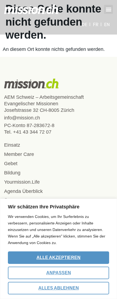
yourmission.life (22, 182)
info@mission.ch (22, 118)
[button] (108, 9)
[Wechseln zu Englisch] (106, 24)
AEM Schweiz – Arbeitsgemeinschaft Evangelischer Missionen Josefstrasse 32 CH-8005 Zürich (44, 103)
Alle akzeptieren (58, 257)
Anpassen (58, 272)
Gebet (10, 163)
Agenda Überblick (23, 191)
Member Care (19, 154)
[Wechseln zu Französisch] (97, 24)
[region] (58, 249)
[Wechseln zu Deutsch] (86, 24)
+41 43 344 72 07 (32, 132)
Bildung (12, 172)
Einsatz (12, 145)
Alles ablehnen (58, 288)
